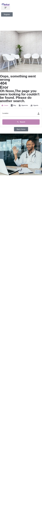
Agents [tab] (35, 105)
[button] (5, 8)
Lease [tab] (6, 105)
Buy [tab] (14, 105)
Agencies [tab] (25, 105)
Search (22, 122)
